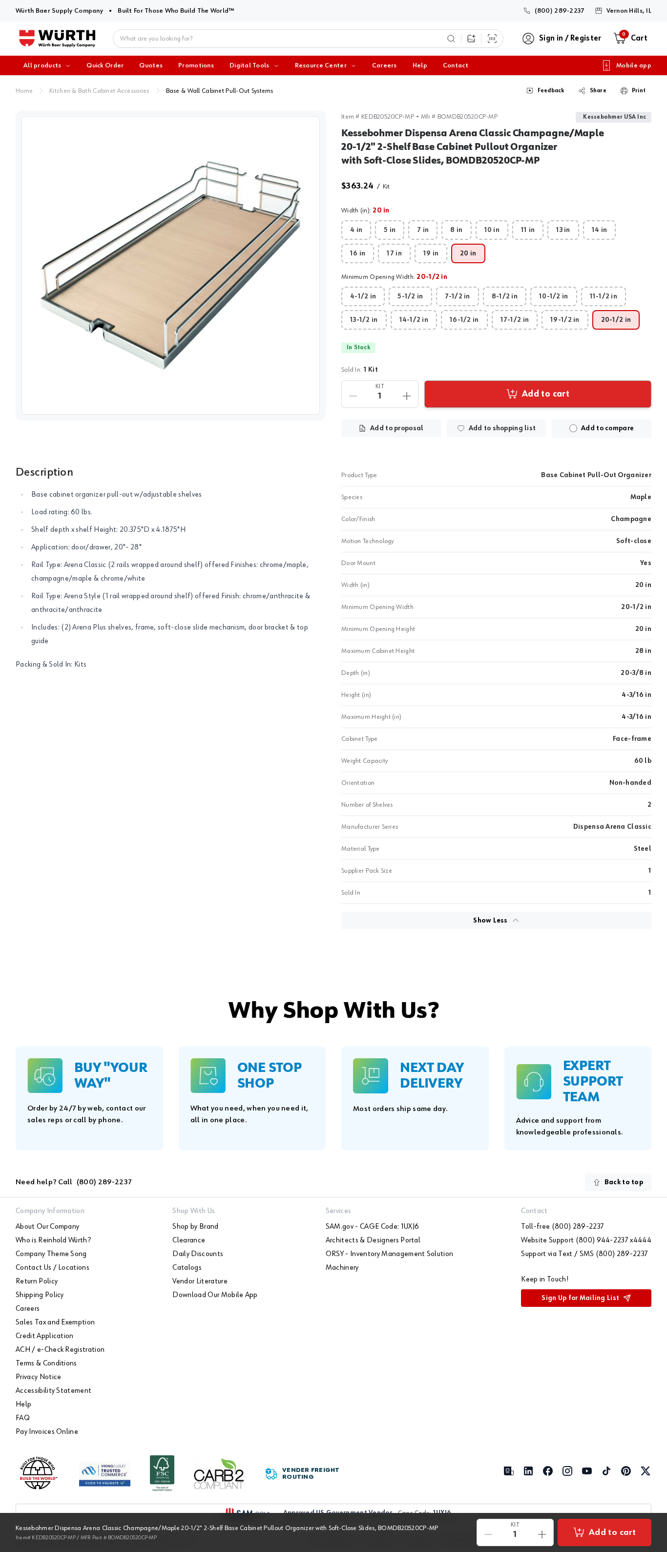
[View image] (171, 265)
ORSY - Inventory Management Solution (390, 1254)
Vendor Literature (199, 1281)
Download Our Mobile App (214, 1295)
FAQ (23, 1418)
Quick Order (105, 65)
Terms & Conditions (46, 1363)
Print (639, 91)
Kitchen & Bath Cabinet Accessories (99, 90)
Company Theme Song (51, 1254)
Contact (455, 65)
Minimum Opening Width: (394, 276)
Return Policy (37, 1281)
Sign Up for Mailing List (580, 1298)
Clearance (188, 1240)
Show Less (490, 920)
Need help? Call (74, 1182)
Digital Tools (249, 65)
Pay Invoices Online (47, 1432)
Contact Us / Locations (52, 1268)
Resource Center (321, 65)
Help (420, 65)
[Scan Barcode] (492, 38)
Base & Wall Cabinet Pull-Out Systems (219, 90)
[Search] (451, 38)
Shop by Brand (195, 1227)
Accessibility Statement (53, 1391)
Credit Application (45, 1336)
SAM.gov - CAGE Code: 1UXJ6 (372, 1227)
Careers (384, 65)
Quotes (151, 65)
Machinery (342, 1268)
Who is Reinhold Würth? (53, 1240)
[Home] (57, 38)
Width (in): (365, 210)
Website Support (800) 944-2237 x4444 (586, 1240)
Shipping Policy (40, 1295)
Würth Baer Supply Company (59, 10)
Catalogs (187, 1268)
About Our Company (47, 1227)
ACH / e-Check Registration (60, 1350)
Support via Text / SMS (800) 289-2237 (584, 1254)
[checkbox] (573, 428)
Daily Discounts (197, 1254)
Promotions (196, 65)
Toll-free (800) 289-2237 (562, 1227)
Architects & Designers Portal (373, 1240)
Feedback (551, 91)
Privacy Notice (38, 1377)
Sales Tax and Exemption (55, 1322)
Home (24, 90)
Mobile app (633, 65)
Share (598, 91)
